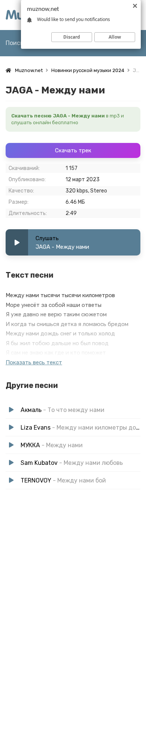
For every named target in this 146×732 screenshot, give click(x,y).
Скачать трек (73, 150)
